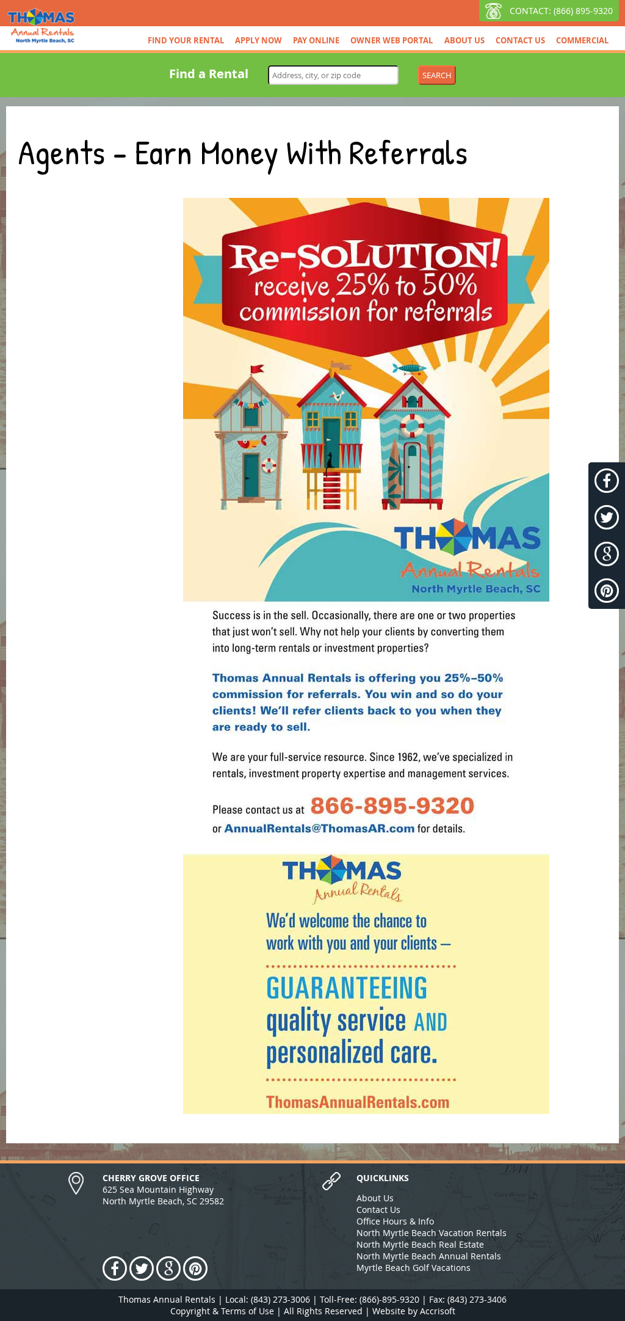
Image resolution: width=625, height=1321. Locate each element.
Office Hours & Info (395, 1221)
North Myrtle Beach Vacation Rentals (431, 1233)
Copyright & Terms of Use (222, 1311)
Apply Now (258, 40)
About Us (464, 40)
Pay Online (316, 40)
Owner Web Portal (391, 40)
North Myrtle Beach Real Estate (420, 1244)
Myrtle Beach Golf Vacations (413, 1267)
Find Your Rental (186, 40)
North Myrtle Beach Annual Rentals (428, 1256)
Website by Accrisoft (413, 1311)
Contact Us (520, 40)
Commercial (582, 40)
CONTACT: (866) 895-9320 (561, 10)
